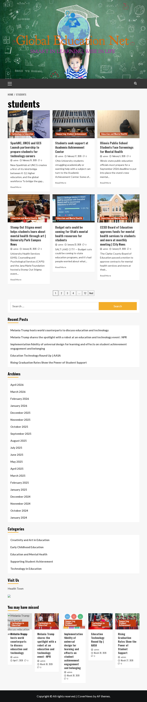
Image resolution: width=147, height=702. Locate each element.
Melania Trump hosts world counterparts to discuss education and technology (59, 330)
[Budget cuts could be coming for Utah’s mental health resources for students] (74, 208)
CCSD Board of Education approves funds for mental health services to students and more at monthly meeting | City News (118, 235)
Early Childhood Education (27, 547)
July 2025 (16, 447)
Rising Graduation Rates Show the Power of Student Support (48, 362)
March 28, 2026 (73, 675)
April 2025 (16, 468)
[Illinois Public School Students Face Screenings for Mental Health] (118, 124)
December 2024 (20, 496)
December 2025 (20, 412)
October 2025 (19, 426)
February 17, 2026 (74, 156)
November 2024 (20, 503)
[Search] (135, 83)
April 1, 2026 (18, 660)
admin (15, 160)
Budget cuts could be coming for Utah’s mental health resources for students (71, 233)
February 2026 (19, 398)
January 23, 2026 (74, 244)
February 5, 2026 (118, 156)
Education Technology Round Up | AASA (35, 355)
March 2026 (17, 391)
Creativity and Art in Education (29, 540)
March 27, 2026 (127, 660)
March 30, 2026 (46, 664)
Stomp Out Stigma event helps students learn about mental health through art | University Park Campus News (28, 235)
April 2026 (16, 384)
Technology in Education (22, 133)
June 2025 (16, 454)
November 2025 (20, 419)
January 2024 (18, 517)
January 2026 (18, 405)
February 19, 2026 (30, 160)
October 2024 (19, 510)
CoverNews (85, 696)
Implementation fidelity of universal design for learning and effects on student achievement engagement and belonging (68, 346)
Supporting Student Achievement (71, 133)
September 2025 (20, 433)
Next (91, 293)
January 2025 (18, 489)
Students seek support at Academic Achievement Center (71, 147)
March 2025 (17, 475)
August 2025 (18, 440)
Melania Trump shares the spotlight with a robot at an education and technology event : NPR (68, 337)
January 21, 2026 (119, 248)
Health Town (15, 588)
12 (85, 293)
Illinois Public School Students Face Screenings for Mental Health (116, 147)
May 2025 (16, 461)
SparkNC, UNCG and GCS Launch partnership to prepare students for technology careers (25, 149)
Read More (15, 187)
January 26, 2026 (30, 248)
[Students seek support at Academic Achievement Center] (74, 124)
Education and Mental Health (114, 133)
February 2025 (19, 482)
